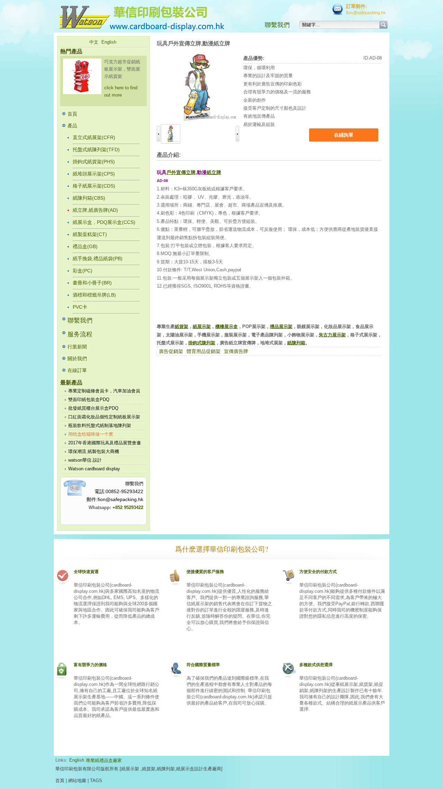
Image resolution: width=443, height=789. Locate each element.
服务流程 (79, 334)
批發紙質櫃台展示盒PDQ (93, 408)
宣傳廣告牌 (236, 351)
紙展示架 (130, 768)
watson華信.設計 (85, 460)
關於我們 (77, 358)
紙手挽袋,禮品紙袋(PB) (98, 258)
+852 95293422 (127, 507)
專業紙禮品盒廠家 (104, 760)
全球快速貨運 (86, 571)
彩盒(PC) (82, 270)
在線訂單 (77, 370)
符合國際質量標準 (203, 664)
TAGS (96, 780)
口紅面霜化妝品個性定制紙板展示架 (104, 416)
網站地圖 (77, 780)
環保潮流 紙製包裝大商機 (93, 451)
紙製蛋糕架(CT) (90, 234)
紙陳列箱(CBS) (89, 198)
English (108, 42)
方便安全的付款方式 (318, 571)
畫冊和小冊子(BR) (92, 282)
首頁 (72, 114)
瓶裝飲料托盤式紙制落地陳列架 (99, 425)
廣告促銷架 (171, 351)
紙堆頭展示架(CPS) (94, 173)
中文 (93, 42)
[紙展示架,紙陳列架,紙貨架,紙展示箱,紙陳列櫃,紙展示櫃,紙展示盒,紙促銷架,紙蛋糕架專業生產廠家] (155, 17)
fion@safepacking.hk (366, 12)
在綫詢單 (343, 135)
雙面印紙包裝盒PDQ (88, 399)
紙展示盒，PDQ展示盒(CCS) (104, 222)
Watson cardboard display (94, 468)
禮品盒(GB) (85, 246)
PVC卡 (80, 307)
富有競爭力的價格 (90, 664)
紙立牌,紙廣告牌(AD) (95, 210)
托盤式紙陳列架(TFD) (96, 149)
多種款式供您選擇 (316, 664)
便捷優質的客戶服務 (205, 571)
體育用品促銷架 (203, 351)
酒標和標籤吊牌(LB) (94, 295)
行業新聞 (77, 347)
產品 (72, 125)
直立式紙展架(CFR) (94, 137)
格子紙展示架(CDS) (94, 186)
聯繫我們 (277, 24)
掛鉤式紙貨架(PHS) (94, 161)
